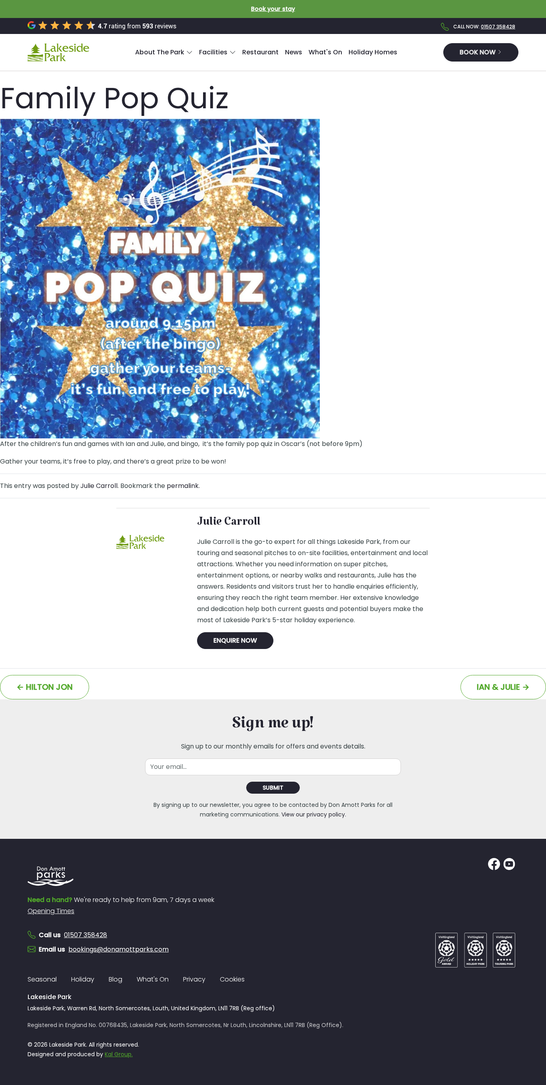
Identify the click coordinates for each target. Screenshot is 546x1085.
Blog (115, 979)
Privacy (194, 979)
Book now (478, 52)
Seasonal (42, 979)
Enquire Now (235, 640)
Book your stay (273, 9)
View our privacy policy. (313, 814)
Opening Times (51, 911)
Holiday (82, 979)
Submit (273, 788)
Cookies (232, 979)
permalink (183, 485)
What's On (153, 979)
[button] (164, 52)
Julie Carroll (99, 485)
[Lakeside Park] (58, 52)
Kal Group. (119, 1054)
